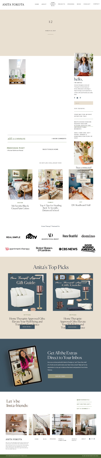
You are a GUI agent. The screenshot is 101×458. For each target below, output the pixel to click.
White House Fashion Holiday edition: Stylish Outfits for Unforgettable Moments (82, 125)
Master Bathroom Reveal (15, 150)
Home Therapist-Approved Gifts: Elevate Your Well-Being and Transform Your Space (27, 321)
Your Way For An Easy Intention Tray (83, 115)
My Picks (27, 315)
